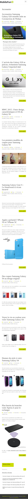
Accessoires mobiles (6, 23)
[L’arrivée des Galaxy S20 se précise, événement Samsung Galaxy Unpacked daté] (14, 81)
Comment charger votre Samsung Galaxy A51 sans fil (14, 484)
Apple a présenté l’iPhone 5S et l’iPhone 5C (13, 221)
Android (16, 23)
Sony (6, 414)
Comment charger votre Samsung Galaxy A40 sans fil (14, 476)
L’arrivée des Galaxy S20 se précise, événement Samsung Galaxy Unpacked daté (14, 64)
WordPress (16, 497)
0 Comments (18, 21)
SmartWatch (4, 195)
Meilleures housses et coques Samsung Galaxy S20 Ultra (13, 487)
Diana (12, 116)
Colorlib (24, 496)
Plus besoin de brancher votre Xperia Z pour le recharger (12, 407)
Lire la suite (22, 53)
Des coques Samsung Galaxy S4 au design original (14, 277)
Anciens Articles (6, 464)
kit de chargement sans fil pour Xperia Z (17, 450)
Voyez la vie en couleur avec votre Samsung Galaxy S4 (14, 318)
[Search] (24, 469)
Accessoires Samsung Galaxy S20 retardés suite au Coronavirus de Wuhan (14, 16)
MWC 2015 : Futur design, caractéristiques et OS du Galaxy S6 (13, 111)
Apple (11, 226)
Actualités (12, 23)
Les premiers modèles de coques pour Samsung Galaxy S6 (12, 142)
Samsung (20, 23)
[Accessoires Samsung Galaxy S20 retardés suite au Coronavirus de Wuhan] (14, 33)
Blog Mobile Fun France (6, 496)
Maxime (12, 21)
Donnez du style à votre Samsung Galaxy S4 (12, 359)
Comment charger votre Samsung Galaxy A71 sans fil (14, 482)
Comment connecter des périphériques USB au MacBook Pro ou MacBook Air (12, 479)
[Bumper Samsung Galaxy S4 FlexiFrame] (14, 381)
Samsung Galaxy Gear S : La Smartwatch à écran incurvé (12, 187)
